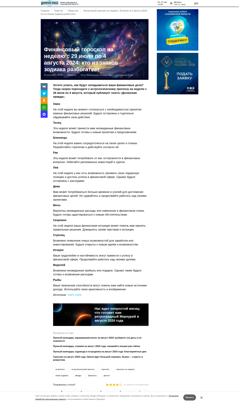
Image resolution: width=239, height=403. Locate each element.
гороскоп (105, 369)
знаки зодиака (61, 375)
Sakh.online (74, 294)
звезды (78, 375)
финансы (92, 375)
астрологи (60, 369)
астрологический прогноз (83, 369)
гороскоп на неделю (125, 369)
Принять (189, 397)
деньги (107, 375)
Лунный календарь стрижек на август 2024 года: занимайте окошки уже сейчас (96, 346)
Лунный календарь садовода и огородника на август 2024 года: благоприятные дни (99, 351)
